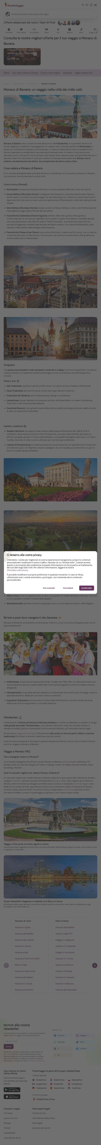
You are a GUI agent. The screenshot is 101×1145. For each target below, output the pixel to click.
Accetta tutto (86, 588)
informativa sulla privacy (17, 570)
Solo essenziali (49, 588)
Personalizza (68, 588)
